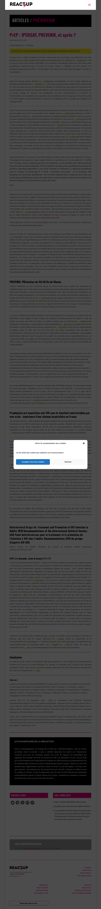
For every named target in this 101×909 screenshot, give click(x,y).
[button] (84, 443)
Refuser (68, 462)
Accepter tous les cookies (33, 462)
